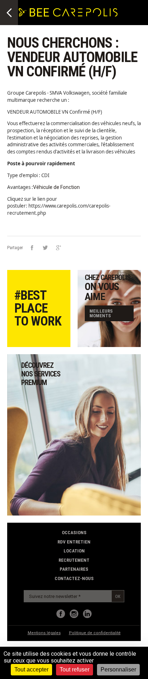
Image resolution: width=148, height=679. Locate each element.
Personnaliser (118, 669)
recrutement (74, 560)
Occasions (74, 532)
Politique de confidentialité (95, 633)
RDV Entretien (74, 542)
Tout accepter (31, 669)
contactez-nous (74, 578)
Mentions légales (44, 633)
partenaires (74, 569)
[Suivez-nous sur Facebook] (60, 613)
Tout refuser (74, 669)
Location (74, 551)
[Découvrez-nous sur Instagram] (74, 613)
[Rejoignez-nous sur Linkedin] (87, 613)
